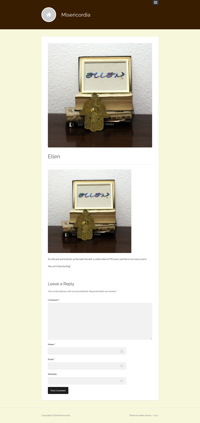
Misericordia (75, 15)
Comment (53, 299)
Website (52, 374)
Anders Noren (145, 415)
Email (51, 359)
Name (51, 344)
